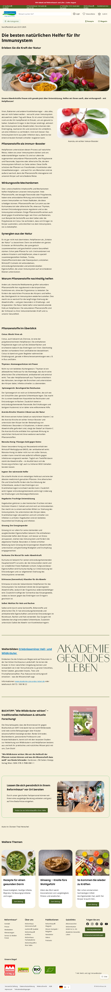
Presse (6, 927)
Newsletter (49, 934)
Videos (47, 937)
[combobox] (44, 14)
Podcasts (48, 940)
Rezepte (90, 21)
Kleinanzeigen (9, 933)
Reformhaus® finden (89, 7)
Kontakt (7, 924)
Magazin (103, 21)
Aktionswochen (71, 924)
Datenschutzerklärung (27, 986)
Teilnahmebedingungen (22, 989)
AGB (50, 986)
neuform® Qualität (7, 7)
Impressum (8, 989)
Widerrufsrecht (42, 986)
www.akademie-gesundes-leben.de (30, 681)
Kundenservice (102, 6)
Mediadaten (8, 930)
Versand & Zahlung (11, 986)
